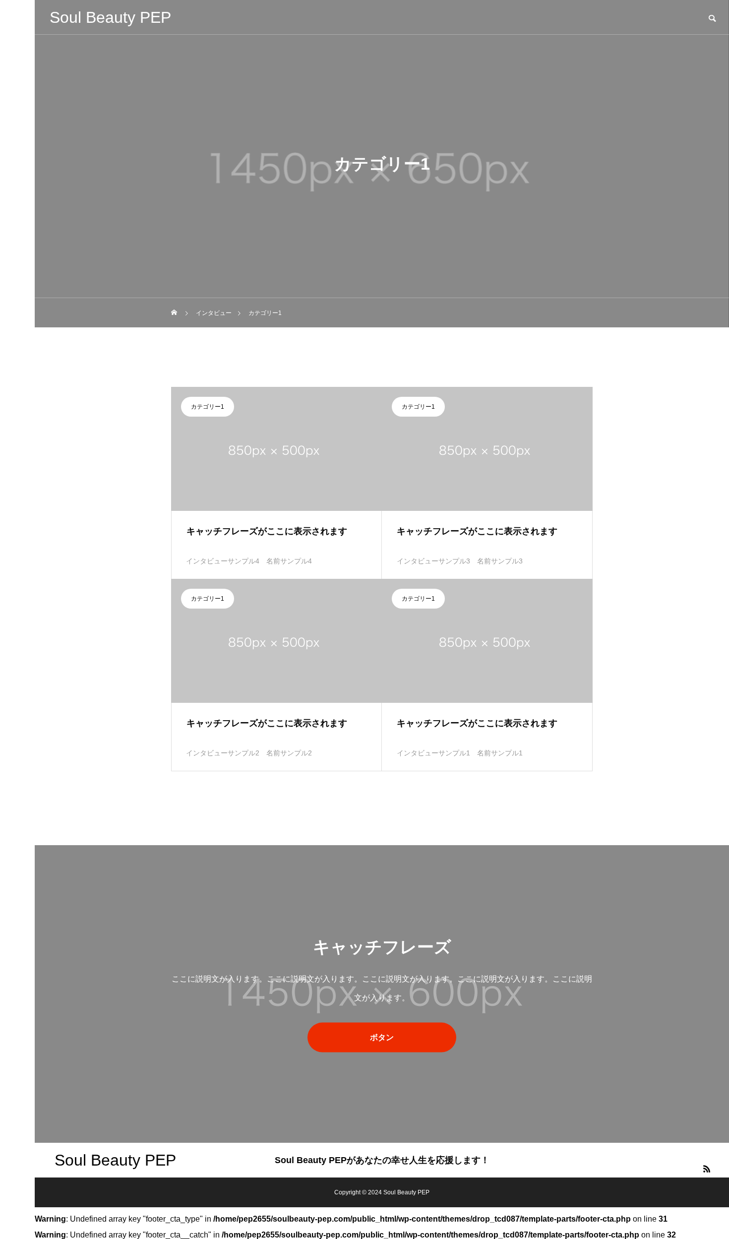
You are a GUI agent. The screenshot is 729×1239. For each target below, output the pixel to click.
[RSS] (707, 1169)
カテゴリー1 (207, 406)
